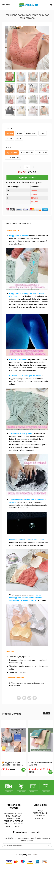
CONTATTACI (40, 816)
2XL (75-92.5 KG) (13, 157)
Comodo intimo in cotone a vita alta (40, 763)
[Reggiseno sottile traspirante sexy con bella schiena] (27, 47)
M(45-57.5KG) (12, 152)
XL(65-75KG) (42, 152)
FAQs (40, 810)
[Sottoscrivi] (49, 845)
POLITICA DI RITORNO (13, 821)
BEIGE (42, 133)
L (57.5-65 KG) (27, 152)
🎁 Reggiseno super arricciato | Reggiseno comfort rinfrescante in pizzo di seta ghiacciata (12, 763)
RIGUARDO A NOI (40, 813)
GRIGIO (10, 133)
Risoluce (35, 855)
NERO (19, 133)
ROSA (19, 138)
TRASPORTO (40, 818)
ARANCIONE (31, 133)
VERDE (9, 138)
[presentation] (45, 713)
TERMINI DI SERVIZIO (13, 813)
